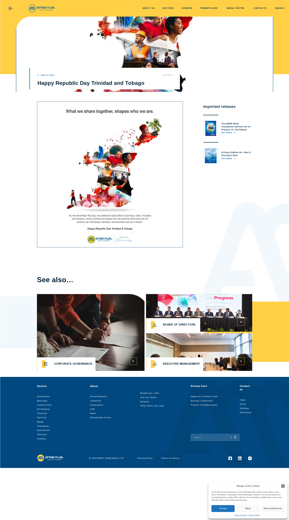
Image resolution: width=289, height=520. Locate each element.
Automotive (43, 396)
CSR (92, 409)
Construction (44, 405)
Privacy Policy (254, 515)
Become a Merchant (202, 401)
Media (40, 422)
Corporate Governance (96, 403)
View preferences (273, 508)
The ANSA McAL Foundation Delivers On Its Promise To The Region (236, 127)
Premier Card (199, 386)
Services (41, 434)
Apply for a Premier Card (204, 396)
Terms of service (240, 515)
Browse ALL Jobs (149, 393)
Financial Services (42, 416)
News (93, 413)
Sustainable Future (100, 418)
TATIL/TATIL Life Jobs (152, 406)
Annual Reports (98, 396)
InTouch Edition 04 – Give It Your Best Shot (236, 154)
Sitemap (244, 408)
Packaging (43, 426)
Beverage (42, 401)
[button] (282, 486)
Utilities (41, 439)
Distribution (43, 409)
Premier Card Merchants (204, 405)
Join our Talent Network (148, 400)
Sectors (42, 386)
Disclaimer (245, 413)
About (94, 386)
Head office (243, 402)
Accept (223, 508)
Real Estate (43, 430)
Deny (248, 508)
